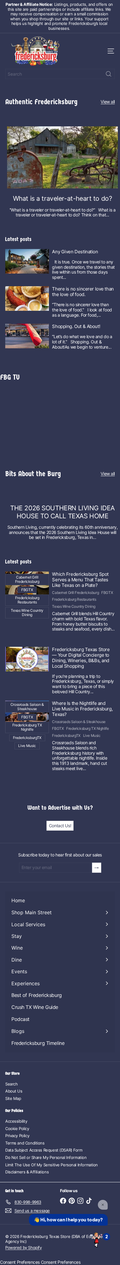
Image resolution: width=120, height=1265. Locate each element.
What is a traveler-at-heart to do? (62, 198)
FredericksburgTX (66, 735)
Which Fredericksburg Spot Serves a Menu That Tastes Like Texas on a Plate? (80, 579)
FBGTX (107, 593)
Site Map (13, 1098)
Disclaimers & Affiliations (27, 1171)
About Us (13, 1091)
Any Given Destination (75, 252)
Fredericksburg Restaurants (74, 599)
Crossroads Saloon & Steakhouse (78, 722)
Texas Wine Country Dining (73, 606)
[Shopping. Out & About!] (27, 336)
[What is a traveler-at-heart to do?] (62, 157)
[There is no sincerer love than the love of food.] (27, 298)
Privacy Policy (17, 1135)
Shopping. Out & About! (76, 326)
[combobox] (60, 74)
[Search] (108, 74)
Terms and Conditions (25, 1142)
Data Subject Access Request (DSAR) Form (43, 1150)
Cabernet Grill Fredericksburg (75, 593)
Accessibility (16, 1121)
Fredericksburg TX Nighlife (87, 728)
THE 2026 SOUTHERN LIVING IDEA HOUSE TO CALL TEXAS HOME (62, 512)
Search (11, 1083)
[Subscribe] (96, 868)
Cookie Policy (17, 1128)
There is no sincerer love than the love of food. (83, 291)
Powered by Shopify (23, 1247)
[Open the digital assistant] (96, 1239)
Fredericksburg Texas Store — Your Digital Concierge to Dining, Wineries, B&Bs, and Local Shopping (81, 658)
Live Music (92, 735)
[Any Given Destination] (27, 261)
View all (108, 101)
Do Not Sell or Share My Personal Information (46, 1157)
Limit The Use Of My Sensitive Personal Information (51, 1164)
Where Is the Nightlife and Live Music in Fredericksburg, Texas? (82, 709)
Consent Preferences (20, 1262)
